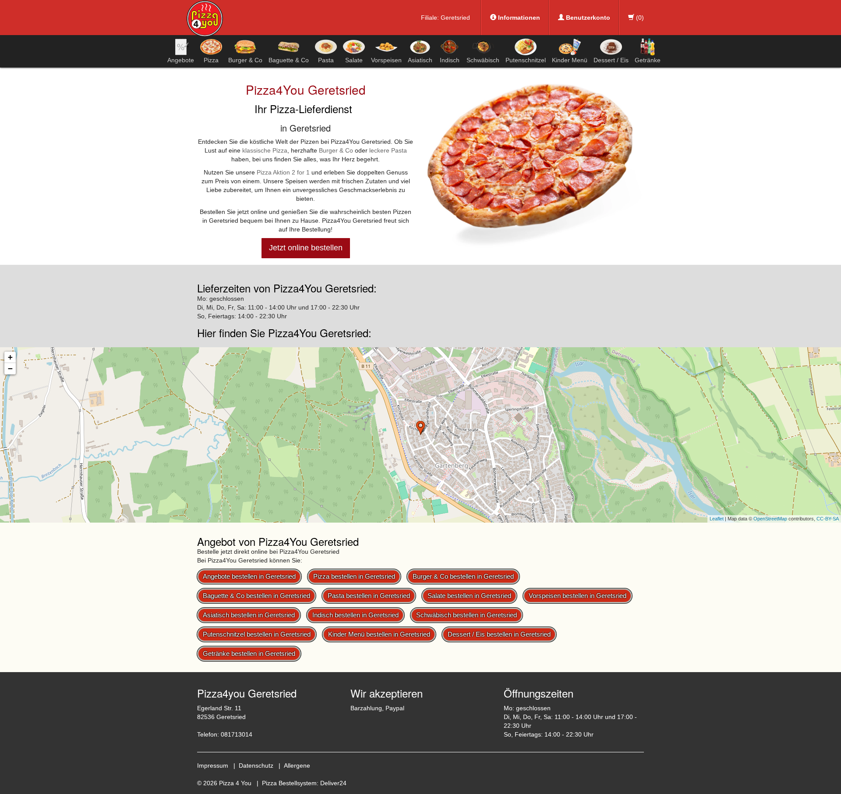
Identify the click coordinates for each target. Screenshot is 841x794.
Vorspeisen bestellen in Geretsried (577, 595)
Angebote (180, 60)
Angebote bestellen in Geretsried (249, 576)
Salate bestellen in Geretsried (469, 595)
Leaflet (717, 518)
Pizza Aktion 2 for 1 (283, 172)
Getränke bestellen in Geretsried (249, 653)
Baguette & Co (289, 60)
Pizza (211, 60)
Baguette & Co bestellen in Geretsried (256, 595)
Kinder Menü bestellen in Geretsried (379, 634)
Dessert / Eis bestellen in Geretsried (499, 634)
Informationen (518, 17)
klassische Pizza (264, 150)
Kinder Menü (569, 60)
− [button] (10, 368)
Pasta (326, 60)
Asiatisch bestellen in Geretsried (249, 615)
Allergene (297, 765)
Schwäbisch (482, 60)
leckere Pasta (388, 150)
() (639, 17)
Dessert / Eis (611, 60)
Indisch (449, 60)
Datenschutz (256, 765)
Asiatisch (420, 60)
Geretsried (455, 17)
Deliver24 (333, 783)
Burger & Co (245, 60)
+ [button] (10, 357)
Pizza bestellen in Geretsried (354, 576)
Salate (354, 60)
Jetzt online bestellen (306, 247)
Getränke (648, 60)
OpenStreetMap (770, 518)
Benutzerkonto (587, 17)
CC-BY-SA (827, 518)
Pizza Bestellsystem (289, 783)
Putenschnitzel (525, 60)
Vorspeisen (386, 60)
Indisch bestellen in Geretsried (355, 615)
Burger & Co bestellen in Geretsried (463, 576)
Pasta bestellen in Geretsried (369, 595)
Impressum (212, 765)
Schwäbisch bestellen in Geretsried (466, 615)
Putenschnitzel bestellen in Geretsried (257, 634)
